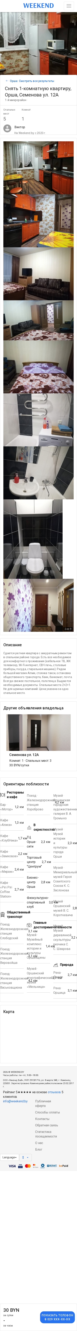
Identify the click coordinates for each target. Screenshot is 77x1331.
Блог (38, 1149)
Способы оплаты (47, 1112)
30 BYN (11, 1312)
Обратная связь (46, 1125)
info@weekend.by (15, 1101)
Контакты (42, 1119)
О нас (39, 1143)
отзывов (54, 1092)
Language (9, 1157)
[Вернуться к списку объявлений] (6, 81)
